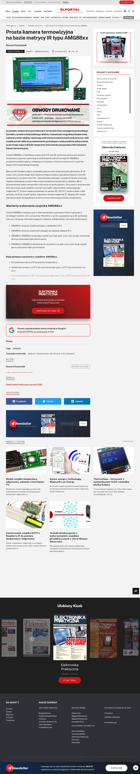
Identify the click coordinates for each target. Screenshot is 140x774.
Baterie (65, 17)
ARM (42, 17)
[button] (31, 639)
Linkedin (79, 401)
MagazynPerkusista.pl (79, 719)
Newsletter (91, 11)
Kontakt (9, 712)
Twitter (50, 401)
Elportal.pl (75, 740)
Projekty (15, 11)
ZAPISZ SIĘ (116, 768)
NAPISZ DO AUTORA (81, 366)
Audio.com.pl (76, 713)
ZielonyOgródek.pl (45, 724)
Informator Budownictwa (48, 722)
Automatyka (56, 17)
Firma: (9, 341)
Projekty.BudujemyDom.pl (48, 716)
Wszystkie (129, 17)
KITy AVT (9, 709)
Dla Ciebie (48, 11)
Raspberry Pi (102, 131)
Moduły (99, 121)
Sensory (17, 349)
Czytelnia (38, 11)
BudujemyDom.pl (45, 713)
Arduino (36, 17)
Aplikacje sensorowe (35, 26)
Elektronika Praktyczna (80, 737)
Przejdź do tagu (128, 441)
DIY (80, 17)
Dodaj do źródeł (14, 51)
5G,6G (9, 17)
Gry (98, 108)
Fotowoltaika (117, 17)
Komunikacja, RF (103, 118)
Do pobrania (118, 11)
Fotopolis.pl (108, 713)
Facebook (21, 401)
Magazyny (100, 11)
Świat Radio (76, 742)
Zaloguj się (128, 2)
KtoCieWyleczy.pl (110, 722)
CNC (98, 92)
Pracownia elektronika (105, 128)
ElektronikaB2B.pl (78, 731)
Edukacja (100, 102)
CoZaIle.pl (42, 719)
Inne (98, 115)
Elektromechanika (90, 17)
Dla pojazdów (102, 98)
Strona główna (11, 26)
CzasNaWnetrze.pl (45, 727)
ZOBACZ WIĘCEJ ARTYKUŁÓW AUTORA (19, 372)
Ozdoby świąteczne (104, 125)
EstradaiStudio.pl (78, 722)
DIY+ (30, 11)
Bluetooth (74, 17)
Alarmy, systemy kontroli (106, 79)
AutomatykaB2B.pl (78, 734)
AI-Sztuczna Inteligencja (22, 17)
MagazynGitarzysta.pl (79, 716)
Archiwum (108, 11)
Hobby (99, 112)
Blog (8, 11)
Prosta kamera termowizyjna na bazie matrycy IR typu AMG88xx (67, 26)
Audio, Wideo (102, 89)
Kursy (23, 11)
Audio (47, 17)
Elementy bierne (105, 17)
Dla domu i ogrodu (104, 95)
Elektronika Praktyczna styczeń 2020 (24, 384)
